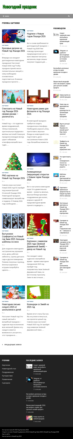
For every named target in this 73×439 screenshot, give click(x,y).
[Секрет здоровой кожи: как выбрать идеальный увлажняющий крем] (56, 33)
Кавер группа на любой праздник (65, 96)
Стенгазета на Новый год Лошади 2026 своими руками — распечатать (12, 112)
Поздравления (8, 372)
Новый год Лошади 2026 (51, 432)
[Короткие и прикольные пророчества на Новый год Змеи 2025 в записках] (56, 188)
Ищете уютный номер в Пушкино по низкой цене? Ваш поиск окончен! (65, 129)
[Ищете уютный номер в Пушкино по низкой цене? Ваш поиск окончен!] (56, 124)
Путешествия (7, 376)
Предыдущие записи (12, 345)
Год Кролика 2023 (23, 430)
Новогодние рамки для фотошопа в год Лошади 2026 (38, 111)
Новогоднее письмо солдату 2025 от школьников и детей (11, 307)
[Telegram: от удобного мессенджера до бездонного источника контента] (56, 51)
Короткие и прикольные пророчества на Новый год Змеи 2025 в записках (65, 192)
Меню (7, 16)
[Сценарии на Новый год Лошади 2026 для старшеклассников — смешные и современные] (56, 221)
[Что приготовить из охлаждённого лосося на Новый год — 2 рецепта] (56, 157)
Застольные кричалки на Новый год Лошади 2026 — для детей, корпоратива (65, 208)
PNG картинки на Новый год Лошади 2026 (13, 177)
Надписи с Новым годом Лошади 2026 (36, 35)
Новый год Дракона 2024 (21, 432)
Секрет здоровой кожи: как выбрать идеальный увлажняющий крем (65, 38)
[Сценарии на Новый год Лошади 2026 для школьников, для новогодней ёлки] (56, 258)
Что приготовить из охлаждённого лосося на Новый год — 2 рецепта (65, 162)
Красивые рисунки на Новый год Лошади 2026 (13, 49)
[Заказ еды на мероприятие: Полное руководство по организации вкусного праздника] (56, 105)
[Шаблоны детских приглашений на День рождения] (56, 174)
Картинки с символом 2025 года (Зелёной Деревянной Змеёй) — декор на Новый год (37, 245)
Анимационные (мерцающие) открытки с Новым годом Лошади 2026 (38, 176)
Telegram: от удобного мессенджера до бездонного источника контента (65, 56)
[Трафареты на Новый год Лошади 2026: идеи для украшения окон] (56, 141)
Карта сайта (6, 434)
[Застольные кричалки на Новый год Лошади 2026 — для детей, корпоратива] (56, 203)
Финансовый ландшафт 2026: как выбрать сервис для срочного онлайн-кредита (62, 85)
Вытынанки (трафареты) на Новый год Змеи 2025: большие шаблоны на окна (13, 238)
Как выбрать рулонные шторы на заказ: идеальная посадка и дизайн (61, 71)
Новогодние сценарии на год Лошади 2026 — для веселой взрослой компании (65, 245)
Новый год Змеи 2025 (36, 432)
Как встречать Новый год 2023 (12, 436)
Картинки (5, 45)
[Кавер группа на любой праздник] (56, 95)
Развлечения (7, 379)
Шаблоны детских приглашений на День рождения (65, 177)
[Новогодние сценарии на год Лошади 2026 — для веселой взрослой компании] (56, 240)
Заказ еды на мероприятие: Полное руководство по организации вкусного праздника (65, 110)
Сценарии (6, 383)
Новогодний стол (9, 368)
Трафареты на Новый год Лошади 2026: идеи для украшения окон (65, 145)
